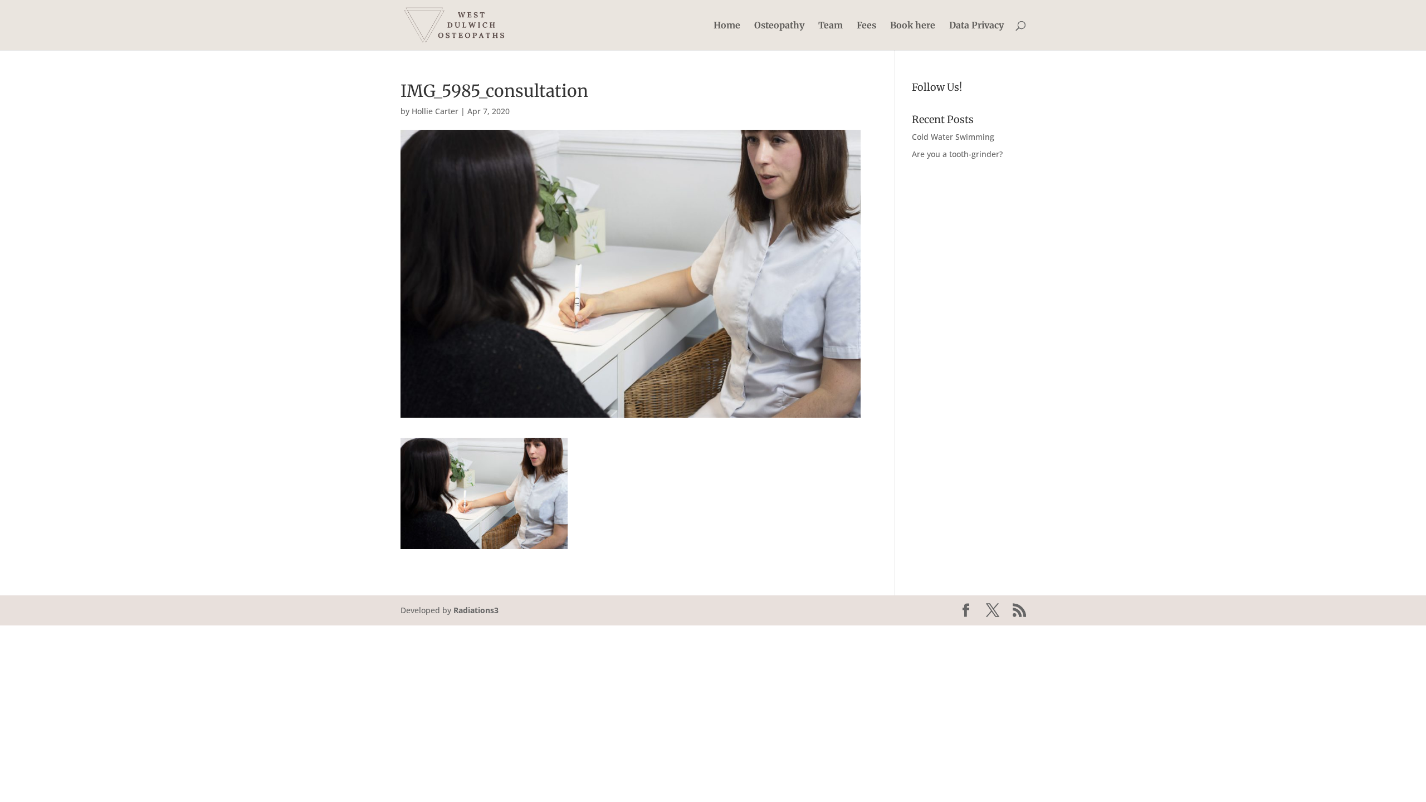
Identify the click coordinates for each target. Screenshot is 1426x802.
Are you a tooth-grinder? (957, 154)
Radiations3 (476, 610)
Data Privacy (976, 26)
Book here (912, 26)
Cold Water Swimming (953, 136)
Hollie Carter (435, 111)
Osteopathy (779, 26)
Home (727, 26)
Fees (866, 26)
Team (830, 26)
